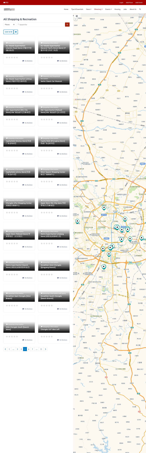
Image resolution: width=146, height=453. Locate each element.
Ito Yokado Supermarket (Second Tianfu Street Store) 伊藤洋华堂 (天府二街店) (53, 48)
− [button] (75, 19)
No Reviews (28, 61)
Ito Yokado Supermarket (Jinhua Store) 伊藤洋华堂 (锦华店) (19, 80)
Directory (97, 9)
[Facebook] (6, 2)
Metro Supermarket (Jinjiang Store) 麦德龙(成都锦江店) (52, 235)
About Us (133, 9)
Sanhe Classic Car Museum (51, 81)
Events (107, 9)
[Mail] (5, 2)
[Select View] (16, 32)
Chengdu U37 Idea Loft (50, 329)
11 (41, 349)
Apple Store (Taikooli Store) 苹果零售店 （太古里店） (18, 235)
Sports (63, 293)
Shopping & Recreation (15, 43)
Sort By (8, 32)
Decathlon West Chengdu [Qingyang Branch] (51, 266)
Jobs (125, 9)
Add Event (139, 2)
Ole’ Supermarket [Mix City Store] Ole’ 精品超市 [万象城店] (18, 111)
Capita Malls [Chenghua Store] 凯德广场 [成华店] (53, 142)
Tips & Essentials (77, 9)
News (88, 9)
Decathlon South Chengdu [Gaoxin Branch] (51, 297)
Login (121, 2)
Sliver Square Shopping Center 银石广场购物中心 (53, 173)
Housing (117, 9)
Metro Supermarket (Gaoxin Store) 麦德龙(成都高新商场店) (18, 266)
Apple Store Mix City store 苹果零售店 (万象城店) (53, 204)
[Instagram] (7, 2)
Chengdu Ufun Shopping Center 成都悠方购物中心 (19, 204)
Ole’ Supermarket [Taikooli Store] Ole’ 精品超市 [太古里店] (53, 111)
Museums (46, 76)
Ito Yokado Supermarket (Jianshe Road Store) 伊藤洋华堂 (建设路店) (19, 48)
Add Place (129, 2)
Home (66, 9)
